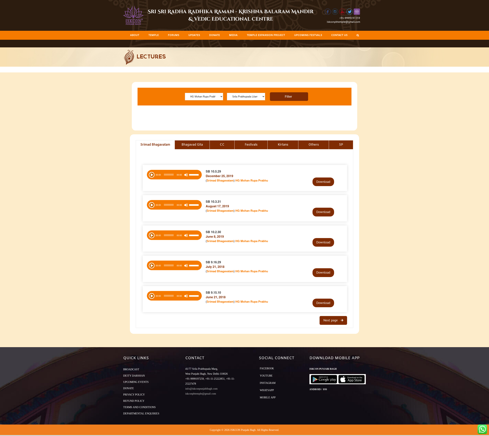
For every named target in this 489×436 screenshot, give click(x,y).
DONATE (128, 388)
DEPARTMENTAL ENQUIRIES (141, 413)
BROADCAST (131, 369)
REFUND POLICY (133, 401)
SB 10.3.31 (213, 201)
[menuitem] (134, 35)
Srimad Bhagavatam (220, 180)
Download (323, 182)
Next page (331, 320)
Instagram (267, 383)
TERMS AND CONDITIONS (139, 407)
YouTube (266, 375)
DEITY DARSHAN (134, 375)
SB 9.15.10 (213, 292)
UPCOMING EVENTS (136, 382)
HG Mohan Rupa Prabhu (251, 180)
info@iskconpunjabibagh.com (201, 388)
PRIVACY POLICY (134, 394)
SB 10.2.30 (213, 232)
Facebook (267, 368)
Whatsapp (267, 390)
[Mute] (186, 175)
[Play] (151, 174)
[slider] (194, 175)
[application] (174, 174)
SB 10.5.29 (213, 171)
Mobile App (268, 397)
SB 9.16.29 (213, 262)
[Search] (358, 35)
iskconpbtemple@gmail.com (343, 22)
